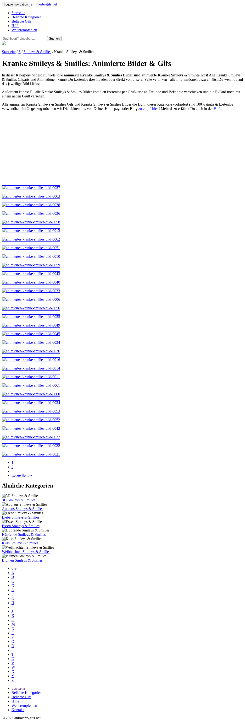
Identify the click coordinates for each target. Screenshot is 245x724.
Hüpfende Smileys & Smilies (24, 534)
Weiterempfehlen (24, 30)
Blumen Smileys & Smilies (22, 560)
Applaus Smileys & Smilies (22, 509)
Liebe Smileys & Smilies (20, 517)
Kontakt (17, 710)
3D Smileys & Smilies (18, 500)
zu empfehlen (148, 109)
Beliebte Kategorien (26, 17)
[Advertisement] (122, 148)
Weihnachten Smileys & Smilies (26, 552)
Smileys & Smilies (37, 52)
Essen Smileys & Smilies (20, 526)
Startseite (18, 13)
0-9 (14, 568)
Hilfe (15, 26)
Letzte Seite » (21, 475)
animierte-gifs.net (44, 4)
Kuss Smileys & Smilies (20, 543)
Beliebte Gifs (21, 21)
